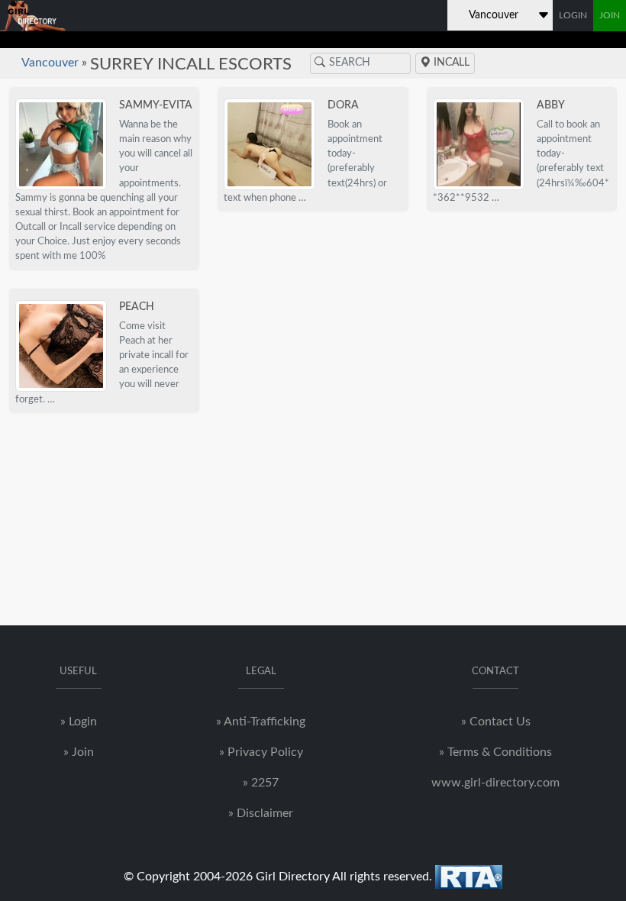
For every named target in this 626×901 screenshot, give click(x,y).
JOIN (609, 15)
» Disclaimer (260, 813)
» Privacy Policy (261, 752)
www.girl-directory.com (495, 783)
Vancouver (50, 63)
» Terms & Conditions (495, 752)
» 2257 (261, 783)
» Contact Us (496, 721)
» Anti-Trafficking (260, 721)
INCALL (450, 62)
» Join (78, 752)
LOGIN (573, 15)
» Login (78, 721)
